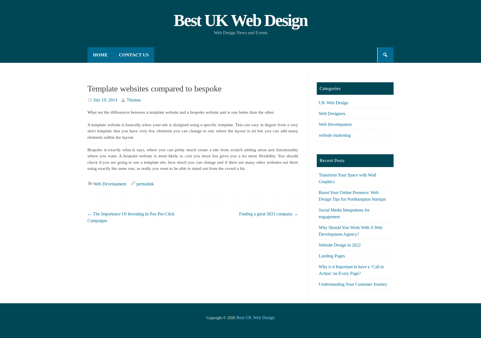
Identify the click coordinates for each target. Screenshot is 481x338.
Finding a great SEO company (268, 214)
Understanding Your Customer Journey (353, 284)
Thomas (134, 100)
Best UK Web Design (240, 20)
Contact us (134, 55)
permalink (145, 184)
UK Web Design (333, 102)
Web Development (109, 184)
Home (100, 55)
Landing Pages (332, 256)
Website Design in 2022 (340, 245)
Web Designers (332, 113)
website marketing (335, 135)
